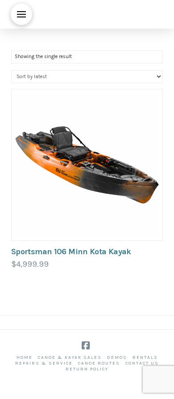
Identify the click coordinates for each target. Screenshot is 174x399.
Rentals (145, 357)
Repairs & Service (44, 363)
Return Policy (87, 369)
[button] (21, 14)
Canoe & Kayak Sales (70, 357)
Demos (117, 357)
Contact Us (142, 363)
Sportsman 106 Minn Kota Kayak (71, 251)
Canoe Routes (99, 363)
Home (25, 357)
